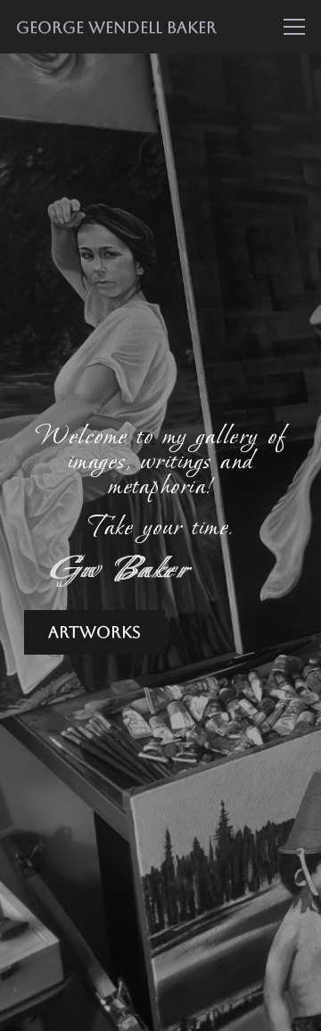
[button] (294, 26)
